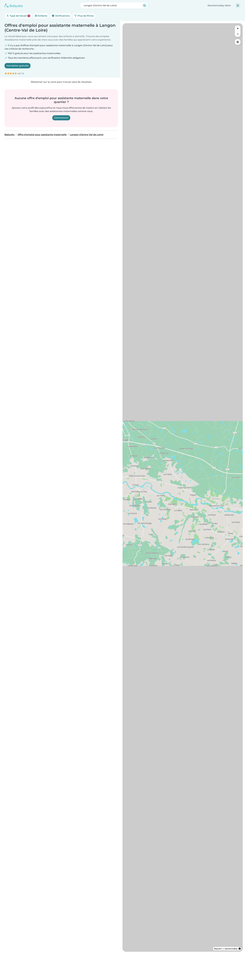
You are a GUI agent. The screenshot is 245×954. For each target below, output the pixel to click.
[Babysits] (14, 5)
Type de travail (19, 15)
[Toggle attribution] (239, 948)
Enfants (42, 15)
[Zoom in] (237, 28)
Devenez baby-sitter (219, 5)
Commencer (61, 117)
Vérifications (62, 15)
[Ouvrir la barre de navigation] (237, 5)
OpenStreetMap (231, 948)
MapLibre (218, 948)
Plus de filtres (85, 15)
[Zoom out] (237, 34)
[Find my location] (237, 42)
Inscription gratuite (17, 65)
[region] (182, 487)
